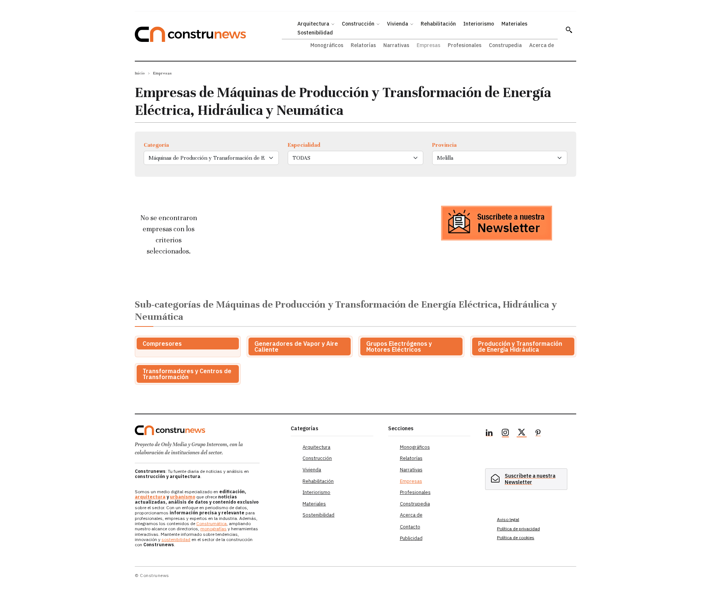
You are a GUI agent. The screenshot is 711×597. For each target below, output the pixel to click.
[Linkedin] (489, 433)
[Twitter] (522, 433)
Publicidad (411, 538)
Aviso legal (508, 519)
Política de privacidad (518, 528)
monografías (213, 528)
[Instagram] (505, 433)
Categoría (156, 145)
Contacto (410, 527)
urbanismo (182, 497)
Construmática (211, 523)
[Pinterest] (538, 433)
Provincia (444, 145)
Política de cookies (515, 537)
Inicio (140, 73)
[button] (568, 29)
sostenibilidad (175, 539)
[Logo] (208, 430)
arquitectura (150, 497)
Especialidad (304, 145)
